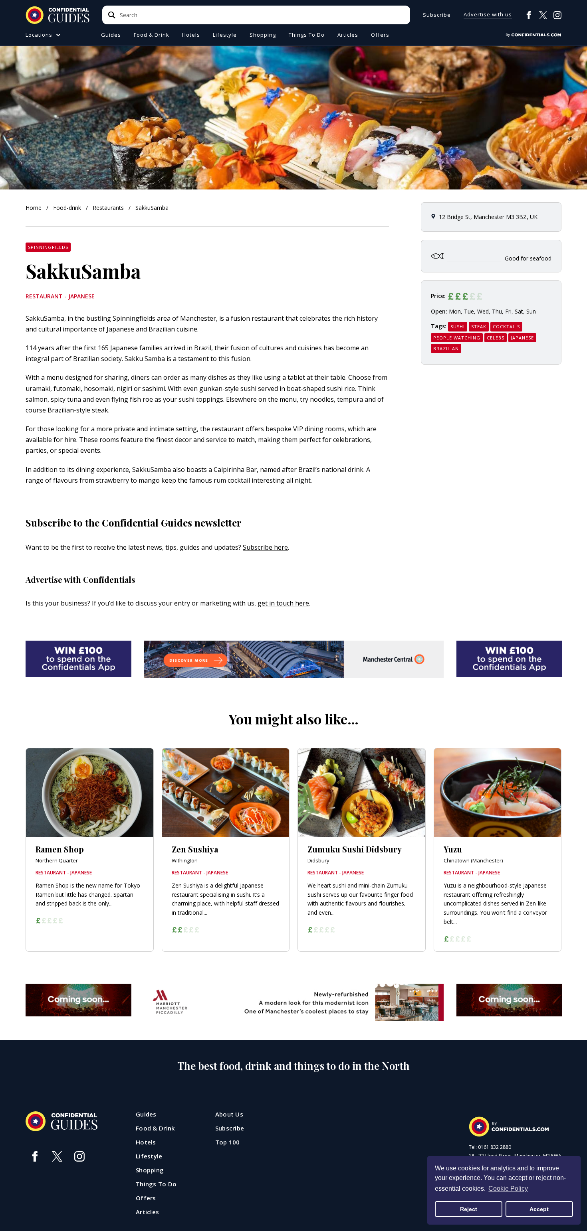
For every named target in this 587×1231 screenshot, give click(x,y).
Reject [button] (468, 1209)
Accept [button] (539, 1209)
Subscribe (437, 15)
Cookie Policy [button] (508, 1188)
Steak (478, 326)
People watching (456, 338)
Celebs (495, 338)
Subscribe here (265, 547)
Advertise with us (488, 15)
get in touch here (283, 603)
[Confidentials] (533, 35)
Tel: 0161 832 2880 (490, 1147)
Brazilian (446, 348)
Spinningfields (48, 247)
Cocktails (506, 326)
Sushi (457, 326)
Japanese (522, 338)
